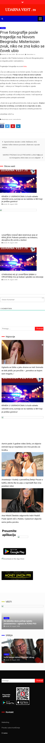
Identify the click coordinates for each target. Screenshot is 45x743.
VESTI (9, 601)
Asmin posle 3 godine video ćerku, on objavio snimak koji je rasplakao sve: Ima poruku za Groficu (21, 446)
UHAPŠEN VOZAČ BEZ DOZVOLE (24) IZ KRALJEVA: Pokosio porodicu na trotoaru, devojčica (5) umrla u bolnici (20, 237)
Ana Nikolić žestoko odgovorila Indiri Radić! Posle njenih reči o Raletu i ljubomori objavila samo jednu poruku (21, 518)
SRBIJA (3, 28)
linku (25, 66)
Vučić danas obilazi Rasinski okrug (19, 657)
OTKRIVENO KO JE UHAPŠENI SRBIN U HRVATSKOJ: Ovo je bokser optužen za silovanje (22, 275)
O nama (4, 733)
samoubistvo (17, 119)
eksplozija (5, 119)
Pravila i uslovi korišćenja (11, 728)
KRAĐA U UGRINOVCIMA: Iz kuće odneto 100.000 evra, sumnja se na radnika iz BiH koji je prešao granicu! (22, 199)
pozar (10, 119)
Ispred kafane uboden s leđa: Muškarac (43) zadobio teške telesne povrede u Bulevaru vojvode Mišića (21, 144)
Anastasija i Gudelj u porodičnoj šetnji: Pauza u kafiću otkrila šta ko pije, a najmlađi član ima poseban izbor (22, 482)
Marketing (5, 722)
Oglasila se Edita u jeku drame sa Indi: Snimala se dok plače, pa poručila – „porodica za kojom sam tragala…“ (22, 370)
